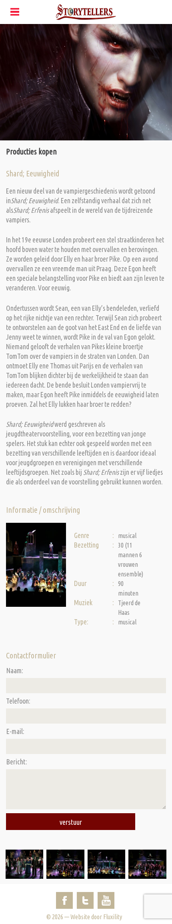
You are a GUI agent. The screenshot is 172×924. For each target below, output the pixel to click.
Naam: (14, 670)
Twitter (85, 900)
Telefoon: (18, 701)
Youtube (106, 900)
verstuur (71, 822)
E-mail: (15, 731)
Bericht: (16, 762)
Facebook (64, 900)
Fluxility (112, 916)
